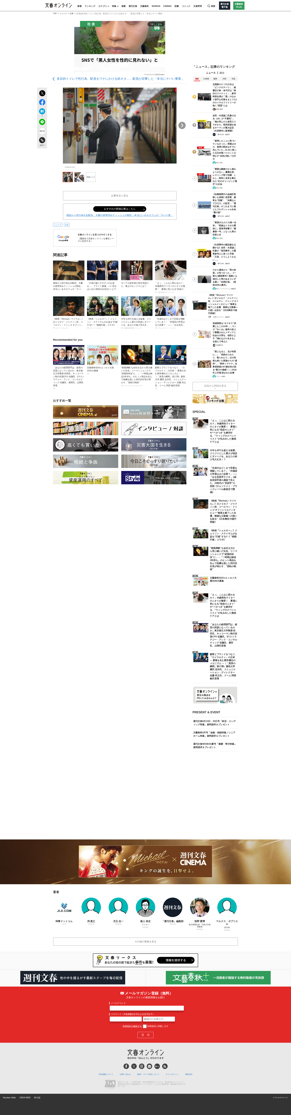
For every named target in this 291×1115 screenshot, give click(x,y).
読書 (177, 6)
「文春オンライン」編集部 (221, 317)
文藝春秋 (144, 6)
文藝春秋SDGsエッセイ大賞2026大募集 (100, 370)
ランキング (90, 6)
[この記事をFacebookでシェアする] (42, 102)
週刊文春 (133, 6)
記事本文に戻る (119, 195)
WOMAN (156, 6)
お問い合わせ (125, 1074)
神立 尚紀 (219, 163)
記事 (71, 14)
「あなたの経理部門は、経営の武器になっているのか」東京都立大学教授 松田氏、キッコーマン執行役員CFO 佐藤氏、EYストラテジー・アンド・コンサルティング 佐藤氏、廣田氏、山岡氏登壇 (68, 377)
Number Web (9, 1097)
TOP (55, 14)
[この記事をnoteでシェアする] (42, 131)
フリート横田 (220, 376)
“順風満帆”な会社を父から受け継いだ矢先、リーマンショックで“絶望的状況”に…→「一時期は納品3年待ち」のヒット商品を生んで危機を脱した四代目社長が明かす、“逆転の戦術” (136, 376)
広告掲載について (106, 1074)
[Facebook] (126, 1066)
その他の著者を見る (145, 941)
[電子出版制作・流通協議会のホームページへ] (110, 1084)
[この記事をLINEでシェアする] (42, 122)
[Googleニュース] (149, 1066)
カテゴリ (102, 6)
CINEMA (167, 6)
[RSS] (165, 1066)
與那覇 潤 (219, 345)
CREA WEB (24, 1097)
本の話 (37, 1097)
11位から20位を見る (215, 385)
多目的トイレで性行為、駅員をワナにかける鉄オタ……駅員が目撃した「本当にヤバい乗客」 (120, 78)
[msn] (157, 1066)
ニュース (63, 14)
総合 (222, 73)
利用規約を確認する (132, 1026)
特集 (114, 6)
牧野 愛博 (219, 109)
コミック (186, 6)
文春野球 (197, 6)
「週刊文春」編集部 (223, 134)
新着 (79, 6)
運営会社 (188, 1074)
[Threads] (141, 1066)
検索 (213, 6)
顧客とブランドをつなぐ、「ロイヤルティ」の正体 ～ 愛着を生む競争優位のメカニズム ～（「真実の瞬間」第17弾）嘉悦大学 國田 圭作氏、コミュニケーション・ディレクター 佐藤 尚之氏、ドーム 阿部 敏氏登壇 (170, 377)
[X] (134, 1066)
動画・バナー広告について (148, 1074)
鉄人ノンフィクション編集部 (226, 289)
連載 (123, 6)
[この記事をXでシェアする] (42, 93)
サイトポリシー (172, 1074)
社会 (67, 225)
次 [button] (182, 125)
